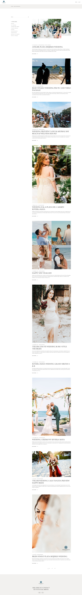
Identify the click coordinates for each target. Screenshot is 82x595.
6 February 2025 (34, 205)
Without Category (14, 35)
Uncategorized (14, 32)
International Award (15, 26)
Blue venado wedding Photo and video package (51, 89)
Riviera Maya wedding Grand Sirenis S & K (51, 365)
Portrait (13, 29)
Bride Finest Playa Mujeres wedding (49, 556)
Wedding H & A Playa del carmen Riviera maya (48, 208)
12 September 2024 (35, 437)
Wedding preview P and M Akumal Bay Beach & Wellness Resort (50, 132)
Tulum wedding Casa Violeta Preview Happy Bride (51, 482)
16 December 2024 (35, 344)
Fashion (12, 23)
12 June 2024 (34, 554)
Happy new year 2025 (42, 273)
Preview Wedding (41, 129)
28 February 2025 (35, 129)
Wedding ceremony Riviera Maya (48, 439)
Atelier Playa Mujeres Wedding (47, 47)
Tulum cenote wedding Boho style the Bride (49, 347)
